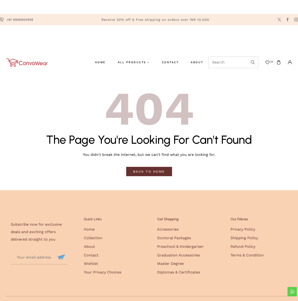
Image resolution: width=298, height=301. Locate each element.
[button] (279, 62)
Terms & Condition (247, 255)
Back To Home (149, 171)
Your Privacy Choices (102, 272)
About (89, 246)
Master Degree (170, 263)
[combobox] (233, 62)
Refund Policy (242, 246)
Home (89, 229)
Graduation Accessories (178, 255)
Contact (91, 255)
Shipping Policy (244, 238)
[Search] (252, 62)
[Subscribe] (60, 257)
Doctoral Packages (174, 238)
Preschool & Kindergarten (180, 246)
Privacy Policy (242, 229)
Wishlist (91, 263)
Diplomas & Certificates (178, 272)
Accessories (168, 229)
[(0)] (267, 62)
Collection (93, 238)
